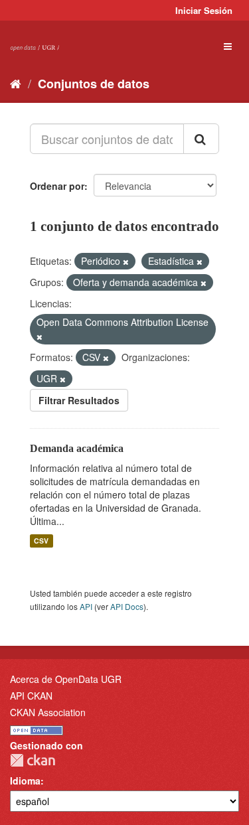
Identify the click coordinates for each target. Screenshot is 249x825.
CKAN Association (48, 712)
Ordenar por (57, 185)
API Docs (126, 606)
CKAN (32, 760)
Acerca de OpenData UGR (66, 679)
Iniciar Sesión (203, 10)
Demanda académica (77, 448)
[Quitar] (126, 261)
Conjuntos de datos (93, 83)
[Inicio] (15, 83)
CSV (41, 541)
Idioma (25, 780)
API (86, 606)
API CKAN (31, 695)
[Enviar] (201, 138)
